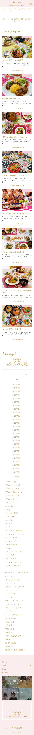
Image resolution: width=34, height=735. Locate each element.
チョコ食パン (10, 559)
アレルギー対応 (11, 513)
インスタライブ (11, 517)
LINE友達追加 (16, 728)
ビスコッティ (10, 583)
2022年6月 (16, 437)
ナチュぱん (9, 569)
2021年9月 (16, 469)
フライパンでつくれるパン (15, 587)
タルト (8, 548)
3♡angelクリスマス (13, 489)
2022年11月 (17, 419)
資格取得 (8, 646)
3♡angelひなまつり (13, 485)
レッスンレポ (10, 618)
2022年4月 (16, 444)
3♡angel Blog (10, 482)
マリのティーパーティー (15, 601)
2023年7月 (16, 391)
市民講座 (8, 625)
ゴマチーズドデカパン (14, 531)
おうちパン (9, 503)
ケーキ (8, 527)
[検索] (26, 374)
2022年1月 (16, 455)
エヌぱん (8, 520)
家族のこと (9, 622)
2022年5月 (16, 440)
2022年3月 (16, 447)
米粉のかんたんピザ (13, 636)
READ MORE (17, 693)
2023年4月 (16, 402)
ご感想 (8, 510)
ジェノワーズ (10, 541)
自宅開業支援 (10, 643)
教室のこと (9, 629)
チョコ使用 (9, 555)
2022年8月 (16, 430)
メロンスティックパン (14, 608)
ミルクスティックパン (14, 604)
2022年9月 (16, 426)
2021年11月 (17, 461)
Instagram (6, 728)
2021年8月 (16, 472)
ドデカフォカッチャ (13, 566)
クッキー (8, 524)
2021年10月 (17, 465)
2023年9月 (16, 384)
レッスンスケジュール (14, 615)
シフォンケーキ (11, 538)
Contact (5, 672)
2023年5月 (16, 398)
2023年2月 (16, 409)
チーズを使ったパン (13, 562)
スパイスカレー (11, 545)
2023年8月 (16, 388)
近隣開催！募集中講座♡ (15, 650)
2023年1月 (16, 412)
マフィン (8, 597)
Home (4, 662)
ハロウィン (9, 576)
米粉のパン (9, 639)
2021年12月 (17, 458)
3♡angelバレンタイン (14, 492)
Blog (4, 669)
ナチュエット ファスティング (17, 573)
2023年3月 (16, 405)
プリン (8, 590)
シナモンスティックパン (15, 534)
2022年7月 (16, 433)
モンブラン (9, 611)
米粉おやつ (9, 632)
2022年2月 (16, 451)
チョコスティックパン (14, 552)
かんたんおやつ (11, 506)
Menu (4, 665)
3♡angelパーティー (13, 499)
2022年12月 (17, 416)
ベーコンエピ (10, 594)
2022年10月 (17, 423)
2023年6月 (16, 395)
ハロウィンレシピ (12, 580)
